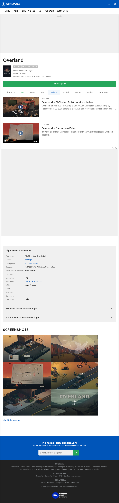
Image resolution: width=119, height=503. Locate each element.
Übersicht (10, 92)
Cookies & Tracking (75, 469)
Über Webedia (47, 466)
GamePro (48, 476)
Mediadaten (44, 469)
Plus (22, 92)
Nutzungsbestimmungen (29, 469)
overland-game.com (33, 281)
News (32, 92)
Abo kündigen (59, 466)
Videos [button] (31, 11)
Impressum (15, 466)
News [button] (23, 11)
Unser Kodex (36, 466)
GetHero (67, 476)
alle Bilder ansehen (12, 420)
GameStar (40, 476)
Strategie (28, 259)
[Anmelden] (76, 452)
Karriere (87, 466)
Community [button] (62, 11)
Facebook (50, 482)
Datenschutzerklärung (59, 469)
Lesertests (103, 92)
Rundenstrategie (31, 263)
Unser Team (25, 466)
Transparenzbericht (91, 469)
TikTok (66, 482)
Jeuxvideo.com (77, 476)
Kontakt (104, 466)
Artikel (66, 92)
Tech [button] (40, 11)
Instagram (59, 482)
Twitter (43, 482)
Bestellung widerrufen (74, 466)
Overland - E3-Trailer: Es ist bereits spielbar (67, 102)
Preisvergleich (59, 83)
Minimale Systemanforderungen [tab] (21, 308)
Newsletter (96, 466)
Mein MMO (57, 476)
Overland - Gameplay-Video (59, 128)
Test (43, 92)
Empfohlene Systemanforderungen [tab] (23, 317)
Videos (54, 92)
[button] (109, 4)
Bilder (90, 92)
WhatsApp (75, 482)
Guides (78, 92)
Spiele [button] (15, 11)
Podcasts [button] (49, 11)
